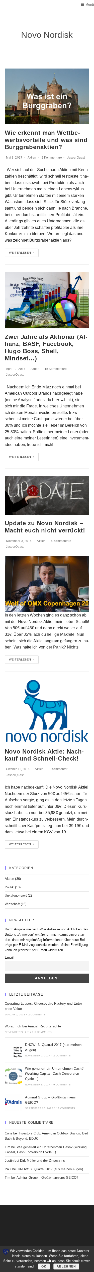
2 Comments (37, 1014)
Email (9, 957)
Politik (9, 887)
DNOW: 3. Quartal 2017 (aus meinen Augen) (50, 1169)
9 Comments (62, 1084)
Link (68, 400)
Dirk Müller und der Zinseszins (42, 1160)
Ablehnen (66, 1266)
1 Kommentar (58, 769)
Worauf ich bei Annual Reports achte (33, 1026)
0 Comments (43, 1032)
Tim (7, 1147)
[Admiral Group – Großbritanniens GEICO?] (13, 1102)
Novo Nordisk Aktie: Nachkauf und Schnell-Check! (44, 755)
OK (43, 1266)
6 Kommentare (61, 541)
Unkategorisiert (16, 895)
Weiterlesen (20, 252)
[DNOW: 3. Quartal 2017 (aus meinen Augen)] (13, 1049)
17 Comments (65, 1108)
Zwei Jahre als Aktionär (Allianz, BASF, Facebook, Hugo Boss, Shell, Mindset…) (46, 347)
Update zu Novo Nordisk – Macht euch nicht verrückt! (45, 527)
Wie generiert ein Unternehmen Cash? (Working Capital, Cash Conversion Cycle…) (54, 1074)
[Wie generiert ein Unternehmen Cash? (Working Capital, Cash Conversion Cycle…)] (13, 1076)
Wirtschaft (12, 904)
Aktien (32, 157)
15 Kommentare (56, 369)
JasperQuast (76, 157)
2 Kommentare (52, 157)
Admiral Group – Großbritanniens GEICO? (47, 1177)
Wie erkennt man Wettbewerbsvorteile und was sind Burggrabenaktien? (46, 140)
